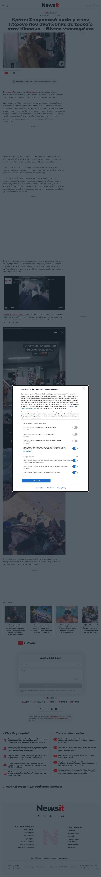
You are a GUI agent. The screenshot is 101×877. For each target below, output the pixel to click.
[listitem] (50, 423)
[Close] (85, 389)
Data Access (50, 488)
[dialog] (50, 438)
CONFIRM (36, 481)
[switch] (75, 427)
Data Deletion (39, 488)
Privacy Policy (61, 488)
